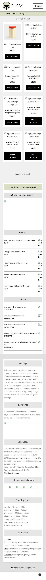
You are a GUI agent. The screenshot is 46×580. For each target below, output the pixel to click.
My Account (7, 576)
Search (23, 576)
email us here (24, 458)
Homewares (11, 13)
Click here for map (11, 473)
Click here (8, 554)
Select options (33, 121)
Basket (35, 574)
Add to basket (12, 56)
